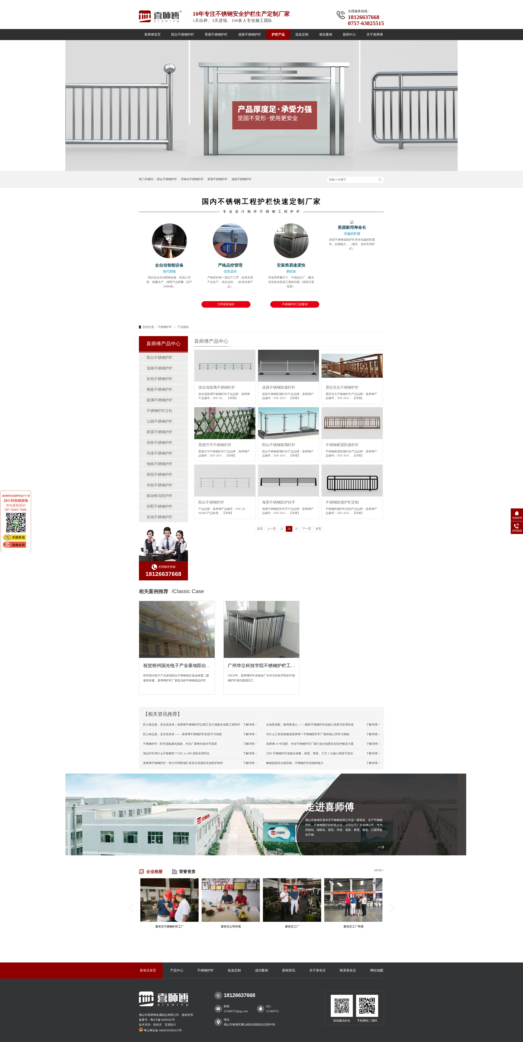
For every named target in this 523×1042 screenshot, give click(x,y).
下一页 (306, 528)
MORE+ (379, 870)
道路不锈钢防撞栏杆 (278, 387)
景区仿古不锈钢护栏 (342, 387)
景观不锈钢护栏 (216, 34)
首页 (260, 528)
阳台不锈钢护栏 (182, 34)
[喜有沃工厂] (231, 900)
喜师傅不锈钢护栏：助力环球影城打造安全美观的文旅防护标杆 (183, 763)
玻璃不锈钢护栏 (159, 400)
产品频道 (183, 327)
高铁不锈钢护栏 (159, 443)
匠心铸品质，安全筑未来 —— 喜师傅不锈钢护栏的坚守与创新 (182, 734)
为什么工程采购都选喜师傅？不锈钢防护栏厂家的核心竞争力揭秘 (307, 734)
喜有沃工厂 (231, 926)
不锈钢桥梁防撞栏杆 (342, 445)
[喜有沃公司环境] (169, 900)
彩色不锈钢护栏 (159, 379)
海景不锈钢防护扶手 (278, 502)
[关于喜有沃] (381, 847)
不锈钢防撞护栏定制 (342, 502)
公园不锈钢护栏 (159, 421)
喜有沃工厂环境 (292, 926)
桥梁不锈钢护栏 (218, 179)
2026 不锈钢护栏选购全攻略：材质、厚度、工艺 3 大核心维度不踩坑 (309, 753)
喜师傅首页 (152, 34)
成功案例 (261, 970)
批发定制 (301, 34)
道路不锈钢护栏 (249, 34)
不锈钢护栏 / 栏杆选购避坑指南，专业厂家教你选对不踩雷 (180, 743)
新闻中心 (349, 34)
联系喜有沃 (348, 970)
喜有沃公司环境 (170, 926)
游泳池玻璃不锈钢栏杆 (216, 387)
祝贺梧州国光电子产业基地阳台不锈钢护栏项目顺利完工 (199, 665)
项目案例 (325, 34)
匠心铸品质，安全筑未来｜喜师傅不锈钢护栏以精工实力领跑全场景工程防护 (191, 724)
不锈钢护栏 (165, 327)
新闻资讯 (288, 970)
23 (281, 528)
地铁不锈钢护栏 (159, 464)
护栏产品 (278, 34)
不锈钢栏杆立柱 (159, 411)
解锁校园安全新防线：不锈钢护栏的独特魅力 (294, 763)
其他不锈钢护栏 (159, 517)
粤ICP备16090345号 (162, 1019)
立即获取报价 (226, 304)
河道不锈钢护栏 (159, 453)
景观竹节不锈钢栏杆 (214, 445)
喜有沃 (157, 1024)
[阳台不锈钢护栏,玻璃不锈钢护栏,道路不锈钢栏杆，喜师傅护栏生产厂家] (160, 16)
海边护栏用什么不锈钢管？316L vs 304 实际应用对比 (176, 753)
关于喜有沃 (317, 970)
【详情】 (232, 398)
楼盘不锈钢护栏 (159, 389)
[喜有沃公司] (353, 900)
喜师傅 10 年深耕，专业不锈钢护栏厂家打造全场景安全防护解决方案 (310, 743)
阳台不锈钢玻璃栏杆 (278, 445)
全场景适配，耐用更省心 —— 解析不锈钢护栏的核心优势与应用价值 (310, 724)
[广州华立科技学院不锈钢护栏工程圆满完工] (261, 629)
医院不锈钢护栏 (159, 474)
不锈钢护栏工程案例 (295, 304)
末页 (318, 528)
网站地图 (376, 970)
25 (296, 528)
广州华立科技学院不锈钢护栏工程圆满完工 (270, 665)
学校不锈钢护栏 (159, 485)
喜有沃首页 (148, 970)
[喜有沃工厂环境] (292, 900)
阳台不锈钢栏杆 (211, 502)
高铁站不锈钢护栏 (192, 179)
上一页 (271, 528)
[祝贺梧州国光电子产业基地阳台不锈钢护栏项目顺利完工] (177, 629)
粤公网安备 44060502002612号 (162, 1030)
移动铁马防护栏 (159, 496)
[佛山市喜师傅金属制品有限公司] (163, 1005)
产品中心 (176, 970)
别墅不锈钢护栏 (159, 506)
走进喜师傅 (329, 806)
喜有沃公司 (353, 926)
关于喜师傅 (375, 34)
